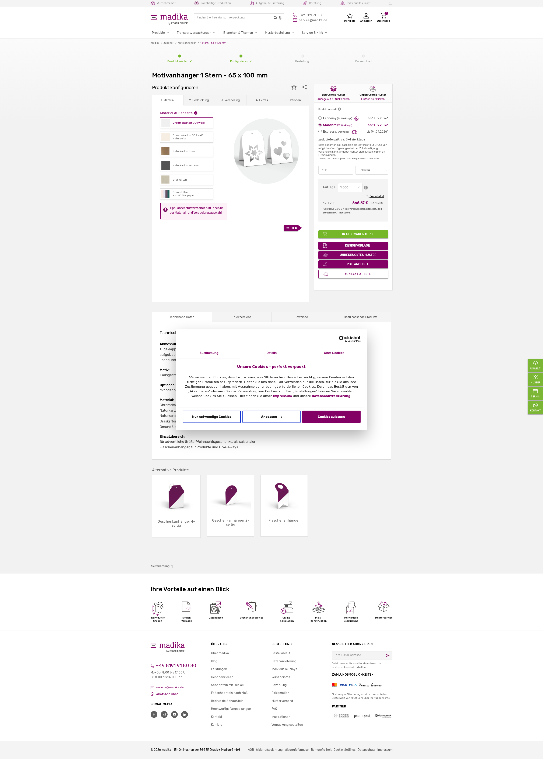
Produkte (158, 33)
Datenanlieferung (284, 661)
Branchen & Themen (238, 33)
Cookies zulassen (331, 417)
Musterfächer (195, 208)
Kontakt (216, 717)
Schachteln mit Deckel (227, 685)
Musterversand (282, 701)
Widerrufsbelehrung (269, 750)
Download (301, 317)
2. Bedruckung (199, 100)
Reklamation (280, 693)
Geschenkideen (222, 677)
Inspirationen (281, 717)
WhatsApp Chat (166, 694)
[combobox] (371, 170)
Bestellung (282, 644)
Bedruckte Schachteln (227, 701)
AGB (251, 750)
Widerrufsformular (297, 750)
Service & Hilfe (312, 33)
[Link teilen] (304, 88)
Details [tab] (271, 353)
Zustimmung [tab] (209, 353)
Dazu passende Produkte (361, 317)
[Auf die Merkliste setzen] (294, 88)
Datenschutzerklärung (331, 396)
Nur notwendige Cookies (211, 417)
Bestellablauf (281, 653)
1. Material (167, 100)
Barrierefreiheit (321, 750)
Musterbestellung (277, 33)
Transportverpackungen (194, 33)
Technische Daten (181, 317)
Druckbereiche (241, 317)
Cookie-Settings (344, 750)
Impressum (282, 396)
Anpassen (269, 417)
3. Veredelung (230, 100)
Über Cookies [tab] (334, 353)
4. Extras (262, 100)
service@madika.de (169, 687)
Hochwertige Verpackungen (231, 709)
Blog (214, 661)
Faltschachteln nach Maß (229, 693)
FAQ (274, 709)
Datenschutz (366, 750)
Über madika (220, 653)
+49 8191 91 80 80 (175, 665)
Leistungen (219, 669)
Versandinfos (281, 677)
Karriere (216, 725)
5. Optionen (293, 100)
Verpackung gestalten (287, 725)
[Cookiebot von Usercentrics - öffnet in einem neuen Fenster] (342, 339)
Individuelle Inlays (284, 669)
